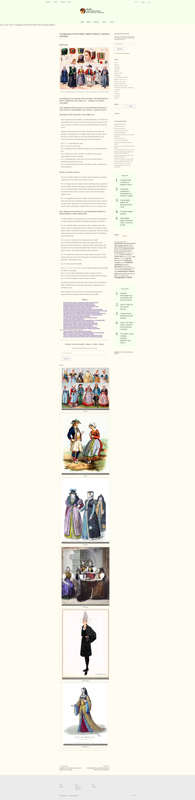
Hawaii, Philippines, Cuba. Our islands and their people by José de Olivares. (84, 332)
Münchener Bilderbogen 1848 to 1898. (123, 161)
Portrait (125, 269)
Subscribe (66, 358)
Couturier (120, 250)
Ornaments (116, 268)
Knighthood (120, 260)
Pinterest (135, 2)
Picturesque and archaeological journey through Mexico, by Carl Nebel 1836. (84, 320)
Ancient (116, 62)
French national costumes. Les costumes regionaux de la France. (80, 302)
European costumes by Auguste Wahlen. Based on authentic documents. (83, 336)
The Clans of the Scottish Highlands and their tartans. (77, 331)
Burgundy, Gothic (118, 73)
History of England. (127, 256)
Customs (116, 251)
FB (137, 2)
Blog (93, 784)
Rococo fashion (122, 273)
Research (63, 2)
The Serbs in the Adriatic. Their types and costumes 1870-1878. (80, 323)
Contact (61, 787)
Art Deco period (130, 243)
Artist (116, 245)
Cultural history (129, 250)
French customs (95, 750)
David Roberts (122, 251)
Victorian (116, 91)
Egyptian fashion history (120, 124)
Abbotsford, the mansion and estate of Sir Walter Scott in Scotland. (70, 768)
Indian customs (121, 258)
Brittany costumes (89, 750)
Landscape (128, 260)
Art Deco (116, 98)
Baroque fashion (130, 247)
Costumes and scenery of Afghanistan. (73, 319)
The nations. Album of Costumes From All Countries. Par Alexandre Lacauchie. (84, 313)
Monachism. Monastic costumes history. (123, 159)
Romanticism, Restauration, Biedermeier (124, 87)
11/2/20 (60, 38)
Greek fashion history (119, 126)
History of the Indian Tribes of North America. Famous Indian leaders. (81, 328)
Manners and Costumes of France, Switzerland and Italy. (78, 334)
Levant (117, 262)
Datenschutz (78, 787)
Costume (96, 22)
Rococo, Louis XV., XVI (119, 81)
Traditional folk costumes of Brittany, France (126, 182)
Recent (89, 22)
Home (82, 22)
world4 (65, 38)
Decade (48, 2)
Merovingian (117, 66)
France (12, 25)
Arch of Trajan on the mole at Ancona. (126, 307)
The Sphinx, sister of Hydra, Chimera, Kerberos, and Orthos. (126, 338)
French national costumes (102, 750)
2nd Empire (117, 89)
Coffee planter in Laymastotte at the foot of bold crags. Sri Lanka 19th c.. (98, 768)
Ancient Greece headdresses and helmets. (126, 316)
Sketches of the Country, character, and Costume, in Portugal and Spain (82, 314)
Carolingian (117, 69)
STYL (120, 275)
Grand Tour (118, 257)
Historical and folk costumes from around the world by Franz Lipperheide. (83, 309)
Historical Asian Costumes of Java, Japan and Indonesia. (78, 321)
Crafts (124, 250)
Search (116, 104)
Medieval (116, 71)
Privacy (76, 784)
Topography (120, 277)
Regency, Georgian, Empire (121, 85)
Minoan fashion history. (119, 128)
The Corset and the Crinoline (121, 130)
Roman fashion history (119, 138)
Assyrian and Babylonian (120, 132)
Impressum (77, 789)
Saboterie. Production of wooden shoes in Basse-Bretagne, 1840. (81, 306)
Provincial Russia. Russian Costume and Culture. (76, 316)
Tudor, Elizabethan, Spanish (121, 77)
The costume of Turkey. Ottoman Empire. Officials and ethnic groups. (81, 312)
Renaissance (117, 75)
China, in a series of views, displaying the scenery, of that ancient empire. (83, 335)
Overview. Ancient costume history (122, 163)
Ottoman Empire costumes (125, 268)
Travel (111, 22)
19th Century (66, 750)
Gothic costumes (126, 254)
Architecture (119, 243)
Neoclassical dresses (126, 266)
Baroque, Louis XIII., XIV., (120, 79)
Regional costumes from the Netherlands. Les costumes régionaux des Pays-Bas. (85, 310)
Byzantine (116, 64)
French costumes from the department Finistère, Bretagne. (79, 304)
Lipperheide (122, 262)
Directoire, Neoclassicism (120, 83)
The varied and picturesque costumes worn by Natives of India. (80, 317)
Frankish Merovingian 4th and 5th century (124, 149)
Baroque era (122, 247)
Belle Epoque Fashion (118, 248)
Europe (7, 25)
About (69, 2)
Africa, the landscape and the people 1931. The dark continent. (80, 327)
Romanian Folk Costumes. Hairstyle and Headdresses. (78, 325)
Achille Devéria (117, 241)
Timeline (55, 2)
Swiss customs (125, 275)
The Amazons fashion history (121, 140)
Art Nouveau (117, 96)
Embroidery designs (127, 253)
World (104, 22)
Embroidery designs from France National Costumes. (77, 308)
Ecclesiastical (118, 253)
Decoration (128, 251)
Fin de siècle (117, 93)
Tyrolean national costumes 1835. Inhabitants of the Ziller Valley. (80, 324)
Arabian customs (123, 241)
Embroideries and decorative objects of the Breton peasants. (79, 305)
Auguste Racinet (82, 750)
